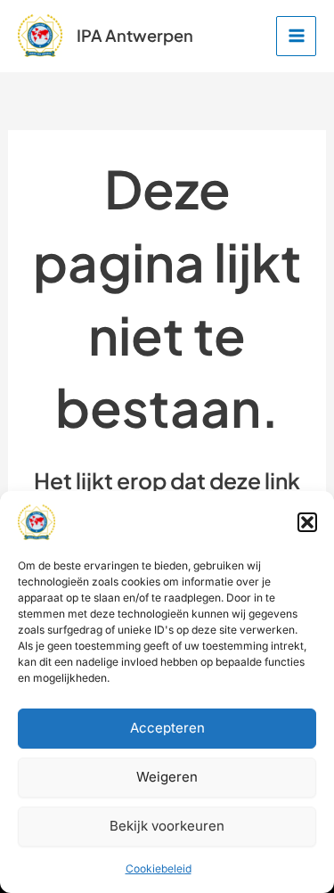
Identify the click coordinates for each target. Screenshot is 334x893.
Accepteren (167, 727)
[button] (307, 522)
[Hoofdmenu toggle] (296, 36)
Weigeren (167, 776)
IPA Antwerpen (135, 35)
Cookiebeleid (158, 868)
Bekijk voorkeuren (167, 825)
